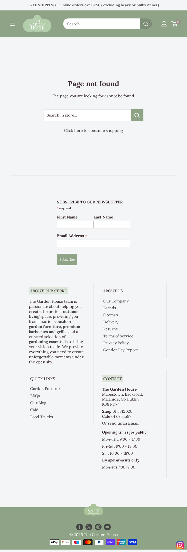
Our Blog (38, 402)
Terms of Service (118, 336)
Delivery (110, 321)
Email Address (72, 235)
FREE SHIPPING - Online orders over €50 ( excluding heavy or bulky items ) (93, 5)
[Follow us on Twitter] (88, 527)
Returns (110, 328)
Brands (109, 307)
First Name (67, 217)
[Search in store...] (137, 115)
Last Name (103, 217)
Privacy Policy (116, 342)
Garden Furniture (46, 388)
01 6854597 (121, 416)
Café (34, 409)
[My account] (164, 23)
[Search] (146, 23)
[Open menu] (12, 24)
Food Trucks (41, 416)
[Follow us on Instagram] (98, 527)
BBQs (35, 395)
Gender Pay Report (120, 349)
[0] (174, 23)
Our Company (116, 301)
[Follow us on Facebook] (79, 527)
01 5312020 (122, 411)
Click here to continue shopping (93, 130)
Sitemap (110, 314)
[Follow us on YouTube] (107, 527)
